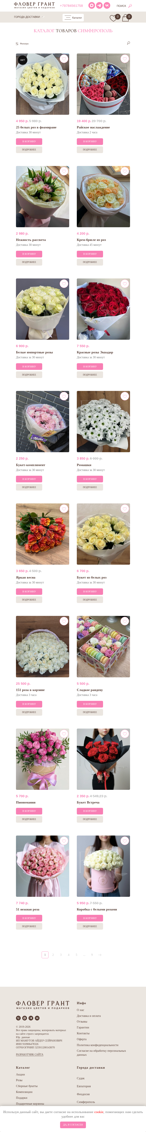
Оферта (81, 1039)
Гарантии (83, 1027)
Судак (81, 1078)
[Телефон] (18, 1018)
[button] (73, 17)
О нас (80, 1010)
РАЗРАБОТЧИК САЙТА (29, 1054)
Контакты (83, 1033)
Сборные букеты (27, 1086)
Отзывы (82, 1021)
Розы (19, 1080)
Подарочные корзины (30, 1103)
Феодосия (83, 1094)
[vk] (37, 1018)
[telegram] (31, 1018)
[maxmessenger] (24, 1018)
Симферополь (86, 1102)
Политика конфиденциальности (97, 1045)
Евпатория (84, 1086)
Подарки (21, 1097)
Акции (20, 1074)
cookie (98, 1112)
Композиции (24, 1091)
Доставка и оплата (89, 1015)
